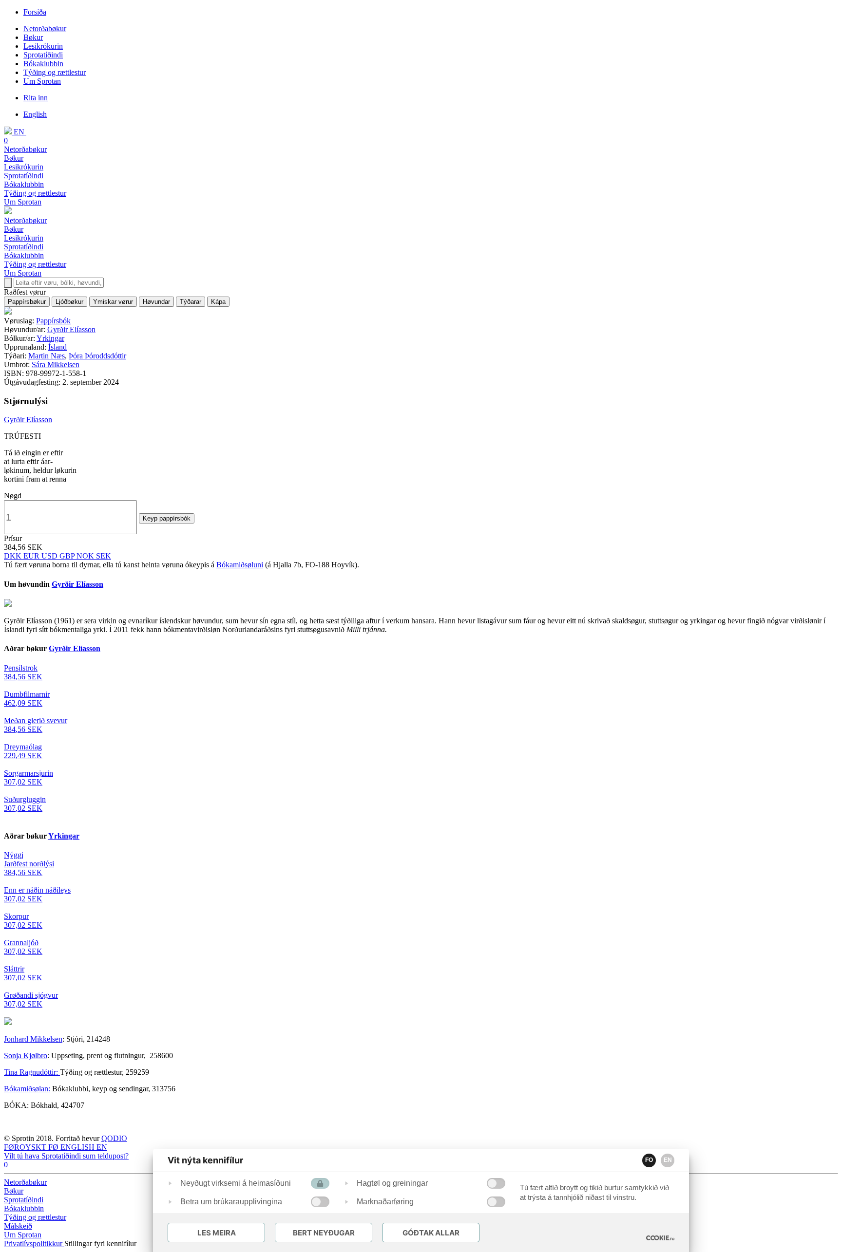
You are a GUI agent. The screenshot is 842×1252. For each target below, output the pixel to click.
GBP (68, 556)
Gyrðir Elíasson (71, 329)
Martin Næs (46, 356)
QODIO (114, 1138)
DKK (13, 556)
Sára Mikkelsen (55, 364)
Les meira (216, 1232)
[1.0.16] (660, 1237)
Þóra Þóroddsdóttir (97, 356)
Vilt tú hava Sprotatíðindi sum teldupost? (66, 1156)
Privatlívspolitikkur (34, 1243)
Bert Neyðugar (324, 1232)
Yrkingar (50, 338)
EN (668, 1160)
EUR (32, 556)
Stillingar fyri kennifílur (100, 1243)
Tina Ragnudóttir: (32, 1072)
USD (50, 556)
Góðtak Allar (430, 1232)
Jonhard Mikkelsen (33, 1039)
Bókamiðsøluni (239, 565)
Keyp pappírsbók (167, 518)
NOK (86, 556)
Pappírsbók (53, 321)
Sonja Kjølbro (25, 1055)
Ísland (57, 347)
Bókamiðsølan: (27, 1088)
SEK (103, 556)
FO (649, 1160)
